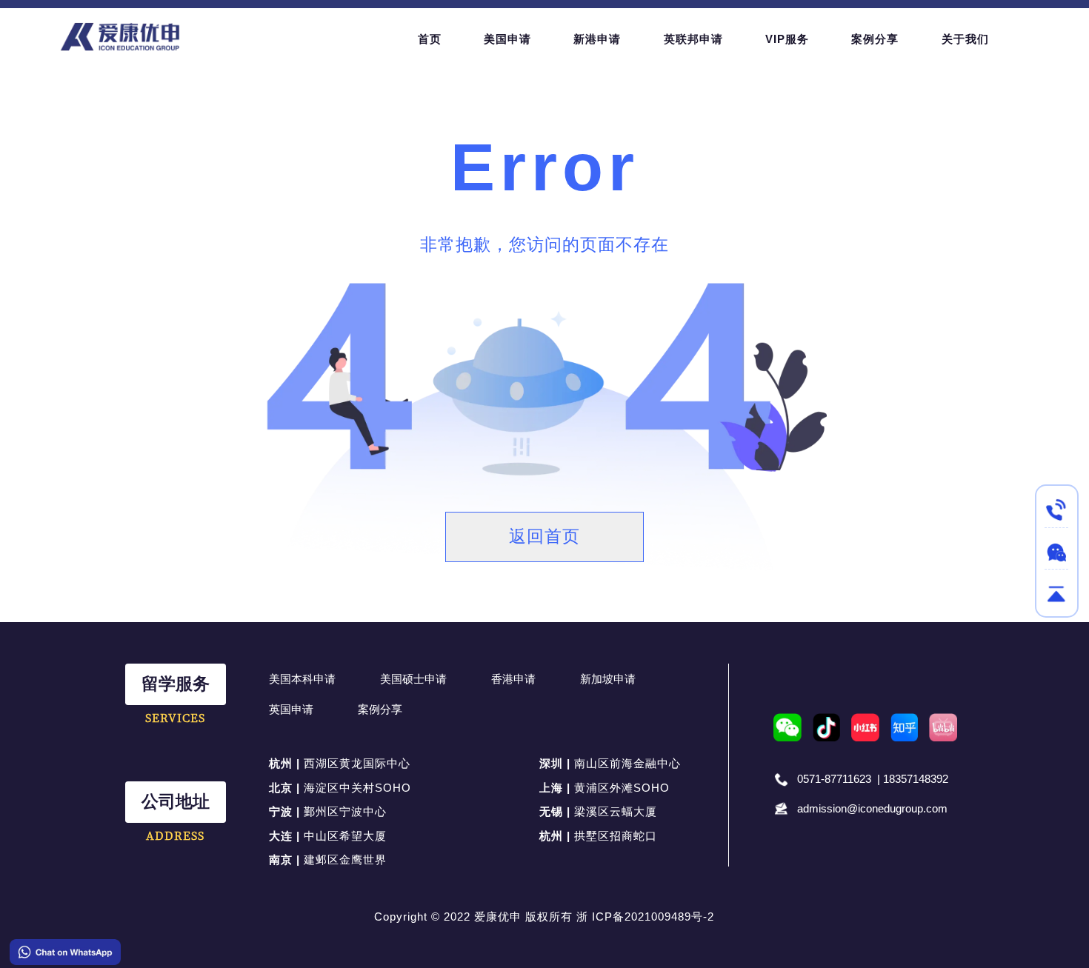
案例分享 (380, 709)
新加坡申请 (608, 678)
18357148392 (915, 778)
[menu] (718, 38)
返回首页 (544, 536)
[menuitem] (429, 39)
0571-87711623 (834, 778)
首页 (430, 39)
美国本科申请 (302, 678)
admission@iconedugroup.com (872, 808)
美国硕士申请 (413, 678)
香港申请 (513, 678)
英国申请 (291, 709)
